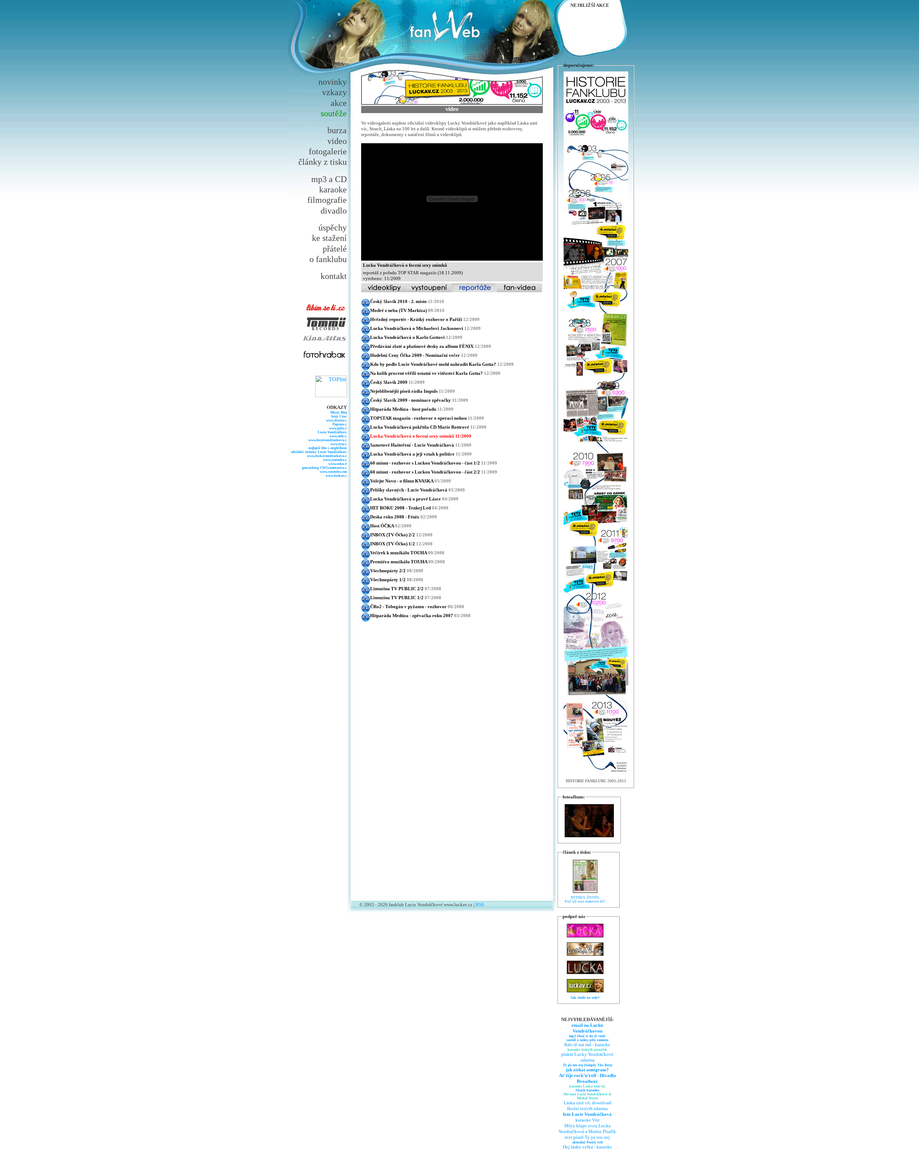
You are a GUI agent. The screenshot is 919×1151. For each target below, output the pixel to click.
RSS (480, 904)
